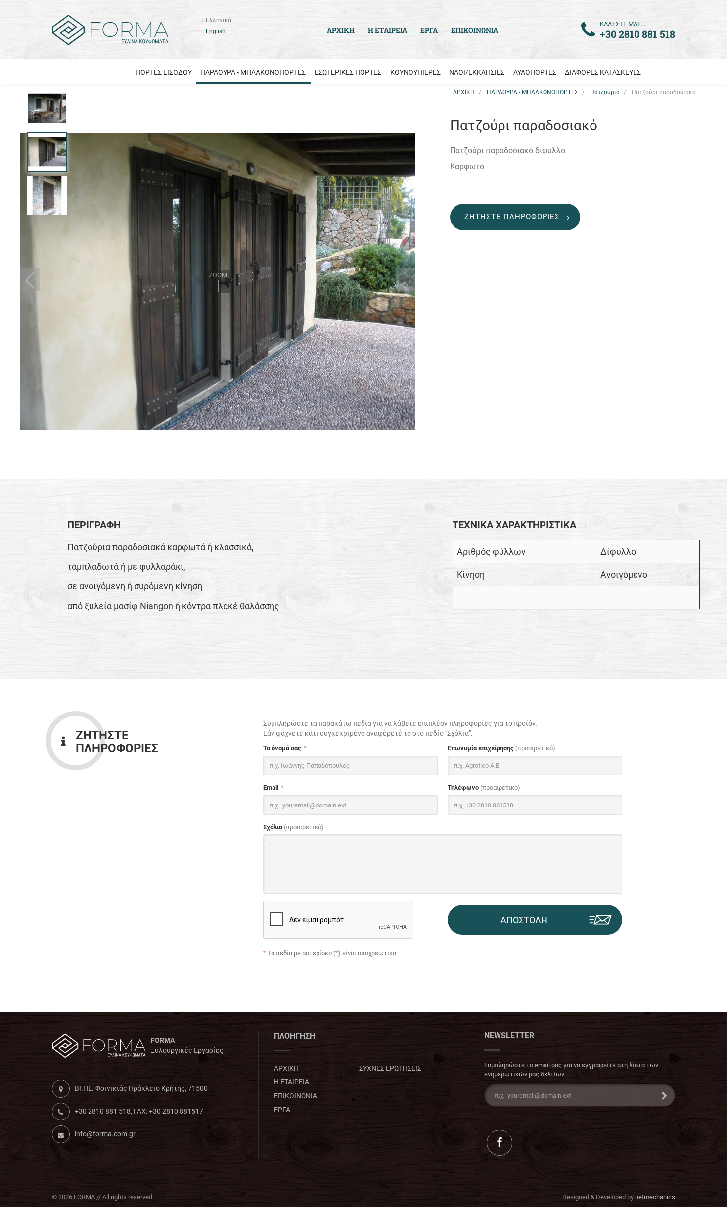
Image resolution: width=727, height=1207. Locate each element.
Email (270, 787)
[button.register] (661, 1095)
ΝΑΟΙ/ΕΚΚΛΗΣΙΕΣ (476, 72)
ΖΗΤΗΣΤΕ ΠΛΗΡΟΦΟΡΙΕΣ (512, 216)
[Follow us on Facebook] (499, 1142)
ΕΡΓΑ (429, 30)
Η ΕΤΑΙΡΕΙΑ (387, 30)
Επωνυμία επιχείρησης (501, 748)
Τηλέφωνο (484, 787)
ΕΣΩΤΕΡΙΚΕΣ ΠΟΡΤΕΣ (348, 72)
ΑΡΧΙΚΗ (464, 92)
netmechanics (655, 1197)
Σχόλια (293, 827)
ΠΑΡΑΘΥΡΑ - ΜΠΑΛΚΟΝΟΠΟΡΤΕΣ (253, 72)
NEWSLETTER (509, 1035)
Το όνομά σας (282, 748)
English (216, 31)
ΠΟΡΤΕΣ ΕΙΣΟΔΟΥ (164, 72)
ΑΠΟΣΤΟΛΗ (523, 920)
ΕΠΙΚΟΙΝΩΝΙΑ (474, 30)
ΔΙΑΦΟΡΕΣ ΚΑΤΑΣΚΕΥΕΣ (603, 72)
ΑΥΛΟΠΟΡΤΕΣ (534, 72)
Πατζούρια (605, 92)
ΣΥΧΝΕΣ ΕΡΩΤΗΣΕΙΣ (390, 1068)
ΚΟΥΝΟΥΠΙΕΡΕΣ (415, 72)
